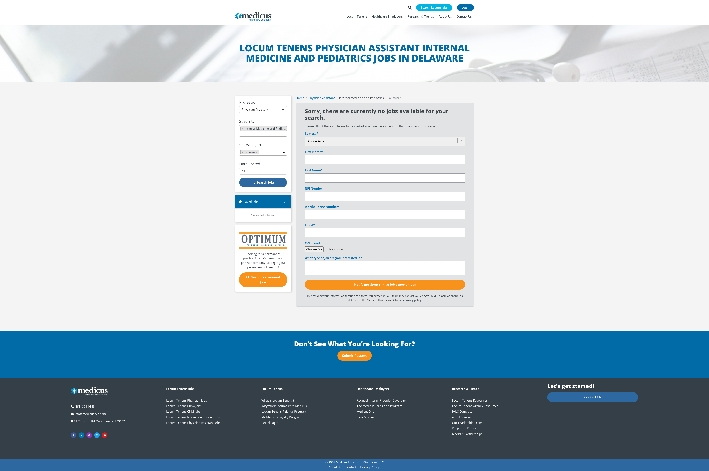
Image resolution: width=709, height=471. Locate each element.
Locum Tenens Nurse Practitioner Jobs (193, 417)
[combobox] (263, 131)
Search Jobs (265, 182)
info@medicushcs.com (90, 414)
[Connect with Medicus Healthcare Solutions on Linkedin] (81, 435)
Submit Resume (354, 355)
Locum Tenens (272, 389)
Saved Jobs (251, 202)
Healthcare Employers (373, 389)
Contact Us (592, 397)
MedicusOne (365, 411)
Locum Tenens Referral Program (284, 411)
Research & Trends (465, 389)
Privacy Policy (369, 467)
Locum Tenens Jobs (180, 389)
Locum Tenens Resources (470, 400)
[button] (356, 16)
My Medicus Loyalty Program (281, 417)
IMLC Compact (462, 411)
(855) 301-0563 (85, 406)
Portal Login (269, 423)
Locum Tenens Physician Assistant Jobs (193, 423)
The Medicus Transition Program (379, 406)
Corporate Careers (465, 428)
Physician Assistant (321, 98)
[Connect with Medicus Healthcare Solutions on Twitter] (97, 435)
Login (465, 8)
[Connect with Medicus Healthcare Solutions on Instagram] (89, 435)
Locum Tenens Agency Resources (475, 406)
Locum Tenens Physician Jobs (186, 400)
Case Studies (365, 417)
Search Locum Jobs (434, 8)
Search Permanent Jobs (265, 279)
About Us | (336, 467)
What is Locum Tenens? (277, 400)
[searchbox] (241, 133)
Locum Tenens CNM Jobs (183, 411)
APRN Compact (462, 417)
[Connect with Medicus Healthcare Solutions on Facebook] (73, 435)
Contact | (352, 467)
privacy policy (413, 300)
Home (300, 98)
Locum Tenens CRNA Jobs (184, 406)
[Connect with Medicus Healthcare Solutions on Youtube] (104, 435)
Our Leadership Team (467, 423)
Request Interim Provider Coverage (381, 400)
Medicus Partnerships (467, 434)
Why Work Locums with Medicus (284, 406)
